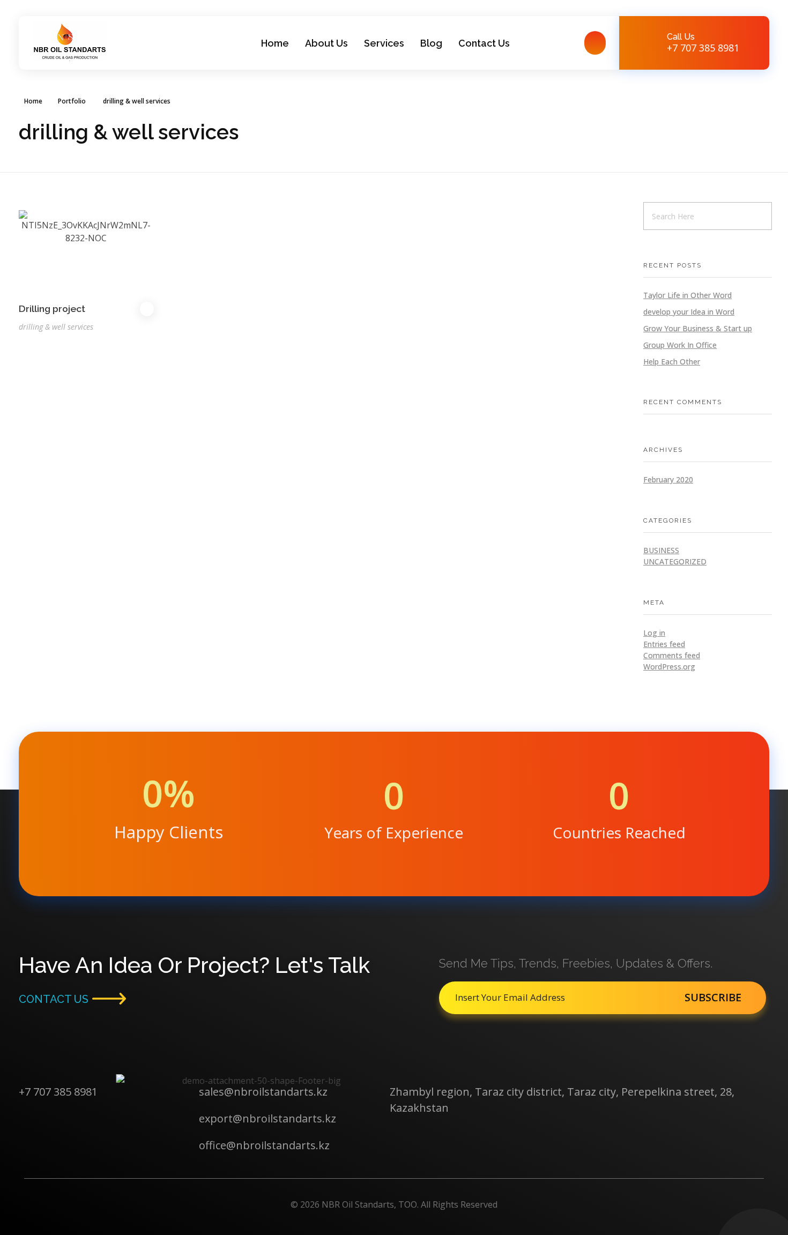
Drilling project (52, 308)
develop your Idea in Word (688, 312)
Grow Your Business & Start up (697, 328)
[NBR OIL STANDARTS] (69, 41)
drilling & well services (56, 327)
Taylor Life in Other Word (687, 295)
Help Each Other (671, 361)
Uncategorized (675, 561)
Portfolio (72, 101)
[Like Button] (147, 309)
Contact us (53, 999)
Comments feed (671, 655)
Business (661, 550)
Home (33, 101)
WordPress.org (669, 666)
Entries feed (664, 644)
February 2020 (668, 479)
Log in (654, 633)
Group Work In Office (680, 345)
